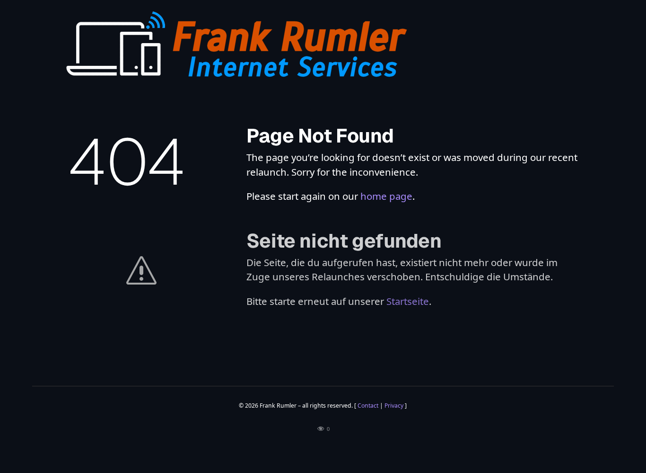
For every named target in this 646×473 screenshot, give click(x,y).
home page (386, 196)
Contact (368, 406)
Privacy (393, 406)
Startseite (407, 301)
